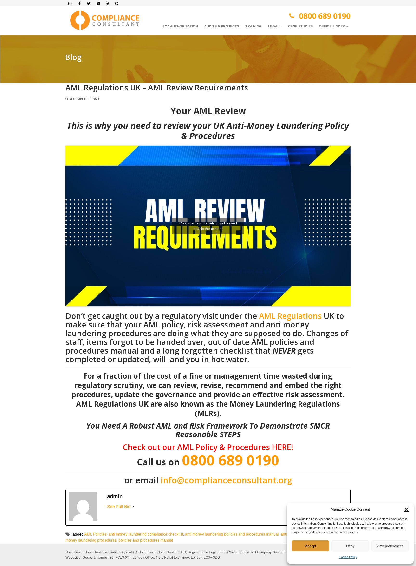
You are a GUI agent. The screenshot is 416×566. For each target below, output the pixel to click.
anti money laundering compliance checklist (146, 534)
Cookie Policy (348, 557)
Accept (310, 546)
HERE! (282, 447)
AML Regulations (291, 316)
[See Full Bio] (133, 506)
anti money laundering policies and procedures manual (232, 534)
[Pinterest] (116, 3)
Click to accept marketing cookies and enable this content (208, 226)
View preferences (390, 546)
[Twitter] (88, 3)
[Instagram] (70, 3)
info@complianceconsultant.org (226, 480)
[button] (406, 509)
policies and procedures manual (145, 540)
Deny (350, 546)
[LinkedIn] (98, 3)
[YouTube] (107, 3)
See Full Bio (118, 506)
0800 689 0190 (325, 16)
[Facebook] (79, 3)
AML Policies (95, 534)
